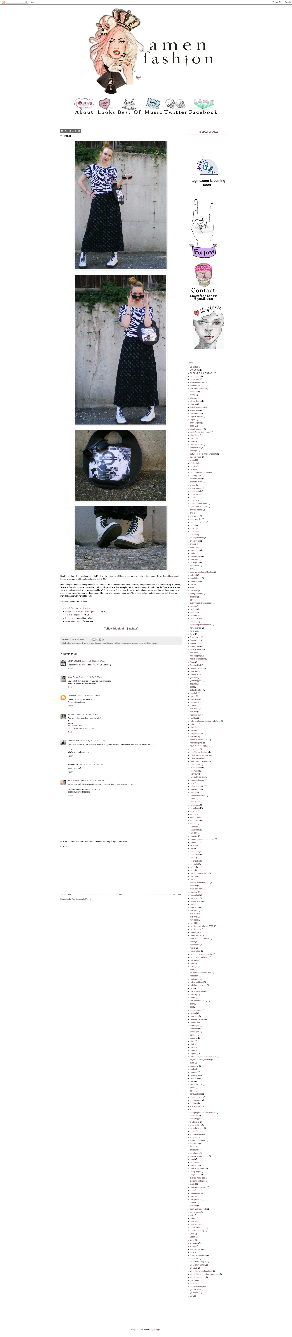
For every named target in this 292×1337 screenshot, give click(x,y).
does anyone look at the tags (202, 572)
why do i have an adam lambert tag (204, 1274)
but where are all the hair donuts (203, 454)
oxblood (193, 1013)
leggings (193, 836)
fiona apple (194, 631)
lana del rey (195, 830)
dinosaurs (194, 559)
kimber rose (195, 821)
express (193, 606)
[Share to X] (96, 639)
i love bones (195, 765)
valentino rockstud (197, 1228)
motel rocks (195, 945)
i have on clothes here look (201, 755)
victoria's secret (196, 1249)
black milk (194, 438)
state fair (193, 1137)
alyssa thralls (195, 401)
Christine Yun (73, 741)
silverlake (194, 1116)
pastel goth (194, 1032)
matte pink (96, 579)
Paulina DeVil (73, 780)
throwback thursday (198, 1187)
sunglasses (133, 643)
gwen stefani (101, 643)
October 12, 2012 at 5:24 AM (93, 661)
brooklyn (193, 451)
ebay (192, 587)
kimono (193, 824)
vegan (192, 1237)
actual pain (194, 379)
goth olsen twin (196, 690)
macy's (193, 876)
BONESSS (194, 370)
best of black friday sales (200, 432)
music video (195, 951)
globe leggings (196, 681)
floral (192, 634)
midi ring (193, 917)
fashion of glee (196, 618)
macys (192, 879)
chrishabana (195, 501)
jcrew (192, 783)
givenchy (194, 678)
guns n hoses (195, 699)
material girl (195, 895)
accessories (195, 376)
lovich (192, 867)
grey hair (193, 693)
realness (193, 1072)
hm (118, 643)
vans (192, 1234)
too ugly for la (195, 1199)
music (192, 948)
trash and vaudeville (198, 1209)
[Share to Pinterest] (102, 639)
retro (192, 1082)
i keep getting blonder (199, 761)
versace (154, 643)
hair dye (193, 712)
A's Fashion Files (75, 726)
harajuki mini (111, 643)
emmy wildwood (196, 594)
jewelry (193, 792)
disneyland (194, 566)
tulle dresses (195, 1212)
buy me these (195, 457)
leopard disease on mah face (202, 839)
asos (79, 643)
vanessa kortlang (197, 1231)
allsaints (193, 392)
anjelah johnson (196, 417)
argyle (192, 420)
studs (192, 1147)
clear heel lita (195, 519)
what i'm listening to (198, 1262)
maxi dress (194, 898)
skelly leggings (196, 1119)
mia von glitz (195, 914)
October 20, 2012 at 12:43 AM (91, 764)
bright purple (81, 579)
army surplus (195, 423)
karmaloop (194, 808)
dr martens (86, 643)
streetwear (194, 1144)
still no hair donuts (197, 1141)
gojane (193, 684)
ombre (192, 998)
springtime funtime (197, 1134)
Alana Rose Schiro (139, 593)
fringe (192, 662)
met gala (193, 911)
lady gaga (194, 827)
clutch (192, 525)
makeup (193, 886)
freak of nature (196, 650)
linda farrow (195, 855)
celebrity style (195, 476)
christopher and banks (199, 507)
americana (194, 410)
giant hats (194, 671)
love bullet (194, 864)
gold (192, 687)
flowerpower (195, 637)
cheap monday (196, 488)
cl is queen (194, 516)
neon (192, 970)
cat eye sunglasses (74, 615)
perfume (193, 1038)
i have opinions (196, 758)
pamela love (195, 1022)
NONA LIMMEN (74, 661)
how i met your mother (199, 746)
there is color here (197, 1169)
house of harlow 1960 (199, 740)
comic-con (194, 531)
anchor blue (195, 413)
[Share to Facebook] (99, 639)
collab (192, 528)
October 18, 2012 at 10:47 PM (92, 741)
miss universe (196, 932)
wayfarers (194, 1259)
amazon (193, 404)
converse (194, 535)
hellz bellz (194, 724)
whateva (193, 1268)
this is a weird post (197, 1178)
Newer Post (66, 895)
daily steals (194, 547)
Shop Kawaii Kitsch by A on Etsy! (81, 728)
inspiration (194, 771)
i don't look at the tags (199, 752)
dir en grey (194, 563)
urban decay (195, 1221)
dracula (193, 584)
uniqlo (192, 1218)
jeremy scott (195, 789)
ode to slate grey (197, 991)
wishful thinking (196, 1286)
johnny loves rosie (197, 796)
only (192, 1004)
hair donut (194, 709)
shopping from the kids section (202, 1113)
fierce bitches (195, 628)
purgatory (194, 1066)
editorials (194, 591)
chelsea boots (196, 491)
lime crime (194, 852)
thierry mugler (196, 1172)
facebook (194, 615)
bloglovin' (119, 628)
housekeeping (196, 743)
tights (192, 1190)
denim (192, 553)
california (194, 463)
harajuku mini (195, 715)
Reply (70, 669)
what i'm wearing (197, 1265)
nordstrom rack (196, 979)
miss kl (193, 923)
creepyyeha (195, 541)
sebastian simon (197, 1097)
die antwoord (195, 556)
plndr (192, 1044)
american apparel (197, 407)
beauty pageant (196, 429)
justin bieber (195, 802)
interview (194, 774)
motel (192, 942)
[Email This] (91, 639)
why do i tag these (197, 1277)
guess (192, 696)
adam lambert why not (199, 382)
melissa (193, 904)
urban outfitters (196, 1224)
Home (121, 895)
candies (193, 466)
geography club (196, 668)
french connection (197, 659)
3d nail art (194, 367)
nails (192, 963)
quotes (193, 1069)
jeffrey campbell (196, 786)
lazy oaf (193, 833)
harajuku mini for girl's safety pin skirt (81, 611)
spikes (192, 1131)
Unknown (72, 696)
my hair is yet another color (201, 954)
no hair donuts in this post (200, 973)
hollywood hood (196, 734)
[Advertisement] (121, 871)
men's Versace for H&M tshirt (78, 608)
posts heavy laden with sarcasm (203, 1057)
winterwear (194, 1283)
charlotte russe (196, 482)
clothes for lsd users (198, 522)
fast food (193, 622)
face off (93, 643)
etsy (191, 600)
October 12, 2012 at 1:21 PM (88, 696)
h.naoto (193, 705)
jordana (193, 799)
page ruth (194, 1016)
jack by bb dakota (197, 777)
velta (192, 1240)
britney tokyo (195, 448)
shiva (192, 1109)
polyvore (193, 1047)
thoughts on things (197, 1181)
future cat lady (196, 665)
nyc (191, 988)
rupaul (192, 1088)
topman (193, 1203)
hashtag (193, 718)
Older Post (176, 895)
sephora (193, 1103)
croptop (193, 544)
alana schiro (71, 643)
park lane (194, 1029)
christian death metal (198, 504)
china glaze (195, 494)
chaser (193, 485)
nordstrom (194, 976)
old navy (193, 995)
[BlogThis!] (94, 639)
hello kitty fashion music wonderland (205, 721)
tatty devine (195, 1162)
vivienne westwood (198, 1255)
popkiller (193, 1050)
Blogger (157, 1330)
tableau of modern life (199, 1156)
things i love (195, 1175)
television (147, 643)
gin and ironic (195, 674)
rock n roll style (196, 1085)
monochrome (195, 935)
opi (191, 1007)
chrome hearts (196, 510)
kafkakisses (195, 805)
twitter (133, 628)
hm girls (193, 730)
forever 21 (194, 640)
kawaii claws (195, 817)
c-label (193, 460)
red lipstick (194, 1075)
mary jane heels (196, 889)
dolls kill (193, 575)
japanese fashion (197, 780)
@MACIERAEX (208, 131)
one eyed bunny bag (198, 1001)
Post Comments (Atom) (81, 899)
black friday (195, 435)
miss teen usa (196, 929)
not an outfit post (197, 982)
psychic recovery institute (200, 1060)
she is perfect (195, 1106)
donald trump (195, 578)
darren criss (195, 550)
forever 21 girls (196, 643)
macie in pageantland (199, 873)
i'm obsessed (195, 768)
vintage (193, 1252)
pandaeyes (194, 1026)
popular (193, 1054)
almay (192, 395)
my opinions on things (199, 957)
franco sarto (195, 646)
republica (194, 1078)
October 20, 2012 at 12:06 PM (92, 780)
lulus (192, 870)
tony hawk (194, 1196)
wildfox (193, 1280)
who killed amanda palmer (201, 1271)
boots (192, 441)
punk (192, 1063)
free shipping (195, 656)
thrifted (193, 1184)
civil (191, 513)
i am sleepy (195, 749)
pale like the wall (197, 1019)
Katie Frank (73, 677)
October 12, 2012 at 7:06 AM (90, 677)
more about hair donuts (199, 939)
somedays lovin (196, 1128)
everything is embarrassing (201, 603)
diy (191, 569)
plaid (192, 1041)
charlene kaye (196, 479)
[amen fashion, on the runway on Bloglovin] (208, 326)
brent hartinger (196, 445)
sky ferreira (194, 1122)
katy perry (194, 814)
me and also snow (197, 901)
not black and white (198, 985)
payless (193, 1035)
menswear (124, 643)
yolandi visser (196, 1290)
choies (193, 497)
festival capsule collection (200, 625)
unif (191, 1215)
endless (193, 597)
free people (195, 653)
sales (192, 1091)
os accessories (196, 1010)
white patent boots (73, 621)
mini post (194, 920)
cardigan (193, 469)
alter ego (193, 398)
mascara (193, 892)
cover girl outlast (197, 538)
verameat (194, 1243)
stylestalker (194, 1150)
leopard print (195, 842)
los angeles (195, 861)
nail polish (194, 960)
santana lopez (196, 1094)
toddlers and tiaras (197, 1193)
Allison (71, 714)
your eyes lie (195, 1293)
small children (196, 1125)
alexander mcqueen (198, 389)
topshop (193, 1206)
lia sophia (194, 845)
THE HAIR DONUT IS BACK (201, 373)
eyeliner (193, 609)
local (192, 858)
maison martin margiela (200, 883)
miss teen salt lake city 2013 (201, 926)
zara (192, 1296)
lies (191, 848)
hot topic (193, 737)
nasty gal (194, 966)
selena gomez (196, 1100)
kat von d (194, 811)
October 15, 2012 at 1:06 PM (86, 714)
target (141, 643)
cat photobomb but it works (201, 472)
